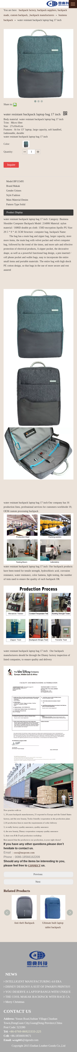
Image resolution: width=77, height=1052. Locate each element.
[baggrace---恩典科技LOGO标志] (59, 4)
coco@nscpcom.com (24, 852)
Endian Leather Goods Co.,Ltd (47, 1045)
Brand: (9, 186)
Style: (9, 195)
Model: (9, 181)
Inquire (11, 164)
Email (7, 1040)
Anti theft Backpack (24, 923)
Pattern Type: (13, 204)
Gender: (10, 190)
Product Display (14, 212)
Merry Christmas (14, 1001)
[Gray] (26, 144)
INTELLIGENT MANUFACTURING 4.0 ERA (33, 981)
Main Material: (13, 200)
